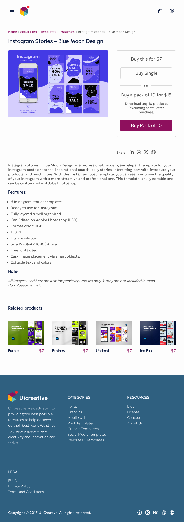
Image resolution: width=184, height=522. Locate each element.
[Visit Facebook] (140, 513)
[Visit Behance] (156, 513)
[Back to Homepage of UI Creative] (86, 10)
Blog (130, 406)
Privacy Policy (19, 486)
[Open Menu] (12, 11)
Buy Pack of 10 (146, 125)
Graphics (75, 412)
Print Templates (81, 423)
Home (12, 32)
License (133, 412)
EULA (12, 480)
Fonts (72, 406)
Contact (133, 417)
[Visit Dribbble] (164, 513)
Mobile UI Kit (78, 417)
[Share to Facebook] (139, 152)
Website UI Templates (86, 440)
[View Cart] (160, 11)
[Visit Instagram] (148, 513)
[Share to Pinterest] (153, 152)
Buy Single (146, 73)
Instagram (67, 32)
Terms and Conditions (26, 491)
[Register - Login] (172, 11)
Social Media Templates (38, 32)
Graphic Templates (83, 428)
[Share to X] (146, 152)
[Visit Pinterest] (172, 513)
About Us (135, 423)
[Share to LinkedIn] (131, 152)
